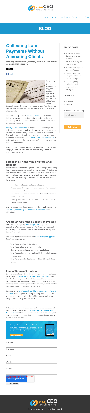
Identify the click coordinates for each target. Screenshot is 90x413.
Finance (70, 104)
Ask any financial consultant (16, 127)
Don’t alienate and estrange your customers (32, 276)
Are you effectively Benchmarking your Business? (73, 56)
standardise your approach (45, 236)
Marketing (71, 101)
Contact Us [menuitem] (76, 17)
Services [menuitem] (64, 17)
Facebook (7, 74)
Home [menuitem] (45, 17)
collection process (32, 224)
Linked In (11, 74)
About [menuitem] (54, 17)
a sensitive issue (33, 115)
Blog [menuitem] (87, 17)
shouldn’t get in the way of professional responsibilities (27, 209)
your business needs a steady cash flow (39, 137)
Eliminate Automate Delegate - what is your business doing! (74, 76)
